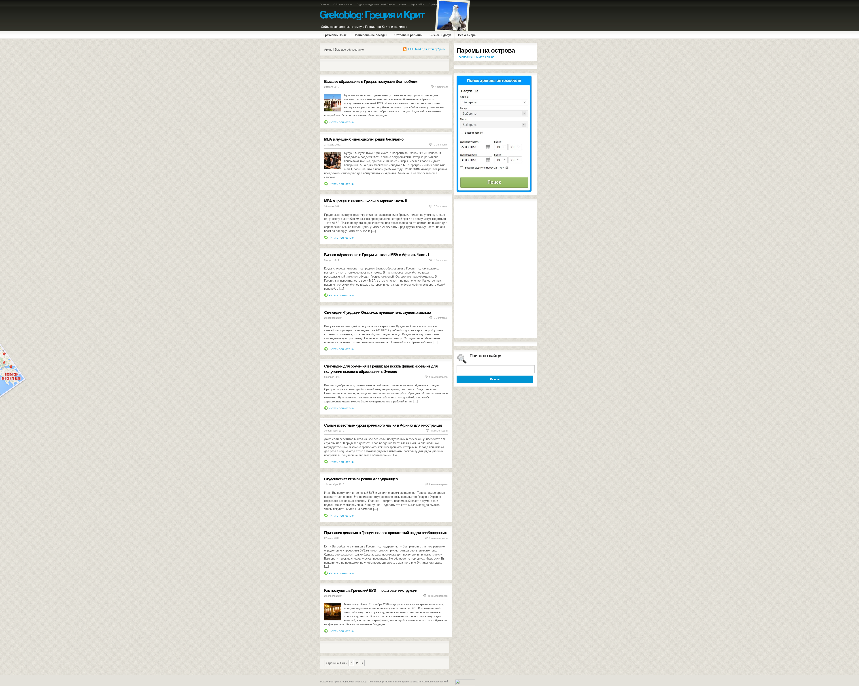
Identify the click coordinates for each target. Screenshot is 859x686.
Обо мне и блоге (343, 4)
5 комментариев (438, 376)
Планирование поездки (370, 35)
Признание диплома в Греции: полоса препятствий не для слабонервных (385, 532)
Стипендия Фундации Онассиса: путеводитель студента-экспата (377, 312)
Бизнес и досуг (440, 35)
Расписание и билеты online (475, 57)
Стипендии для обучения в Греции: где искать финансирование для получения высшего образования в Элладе (381, 368)
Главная (324, 4)
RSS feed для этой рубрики (426, 49)
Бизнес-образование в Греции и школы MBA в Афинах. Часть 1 (376, 254)
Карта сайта (417, 4)
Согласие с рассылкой (435, 681)
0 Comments (441, 144)
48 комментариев (438, 595)
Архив (402, 4)
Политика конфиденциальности (403, 681)
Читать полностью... (342, 122)
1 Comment (441, 86)
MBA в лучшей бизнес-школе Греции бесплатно (363, 139)
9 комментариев (438, 484)
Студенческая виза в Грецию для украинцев (361, 478)
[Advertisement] (376, 65)
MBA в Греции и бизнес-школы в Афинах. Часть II (365, 200)
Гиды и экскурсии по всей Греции (376, 4)
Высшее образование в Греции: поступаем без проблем (370, 81)
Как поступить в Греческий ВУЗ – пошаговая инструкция (370, 590)
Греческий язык (335, 35)
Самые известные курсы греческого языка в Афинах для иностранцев (383, 425)
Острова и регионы (408, 35)
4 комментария (439, 430)
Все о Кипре (467, 35)
